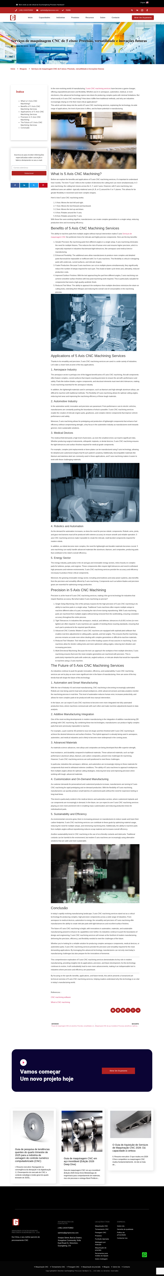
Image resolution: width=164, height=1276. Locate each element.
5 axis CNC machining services (98, 88)
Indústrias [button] (60, 18)
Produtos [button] (75, 18)
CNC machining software (61, 997)
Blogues (23, 69)
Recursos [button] (90, 18)
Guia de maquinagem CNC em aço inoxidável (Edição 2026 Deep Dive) (80, 1161)
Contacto (115, 18)
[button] (147, 3)
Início (30, 18)
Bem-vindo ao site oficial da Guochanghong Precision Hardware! (41, 5)
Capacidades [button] (44, 18)
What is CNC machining (60, 1002)
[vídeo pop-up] (23, 1062)
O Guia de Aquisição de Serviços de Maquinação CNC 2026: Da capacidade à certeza (130, 1147)
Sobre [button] (102, 18)
